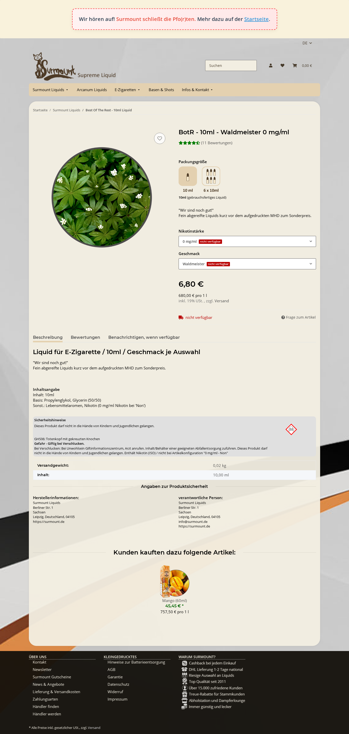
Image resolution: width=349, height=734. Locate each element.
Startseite (256, 19)
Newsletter (42, 669)
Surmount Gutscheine (52, 676)
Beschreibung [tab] (48, 337)
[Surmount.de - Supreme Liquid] (74, 65)
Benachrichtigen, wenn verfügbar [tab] (144, 337)
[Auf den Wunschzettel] (159, 138)
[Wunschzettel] (282, 65)
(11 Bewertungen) (216, 142)
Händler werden (47, 713)
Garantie (115, 676)
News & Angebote (48, 684)
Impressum (117, 699)
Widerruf (115, 691)
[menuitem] (51, 89)
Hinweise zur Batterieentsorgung (136, 662)
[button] (270, 65)
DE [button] (305, 42)
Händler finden (46, 706)
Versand (222, 300)
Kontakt (39, 662)
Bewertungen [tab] (85, 337)
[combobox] (247, 241)
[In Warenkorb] (37, 126)
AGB (111, 669)
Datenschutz (118, 684)
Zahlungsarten (45, 699)
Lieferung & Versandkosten (56, 691)
